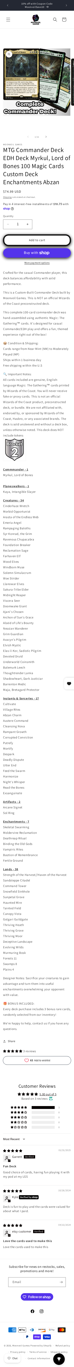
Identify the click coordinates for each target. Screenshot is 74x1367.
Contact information (39, 1358)
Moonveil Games (21, 1345)
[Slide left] (27, 136)
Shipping (7, 197)
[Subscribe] (61, 1282)
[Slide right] (46, 136)
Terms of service (38, 1351)
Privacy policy (17, 1351)
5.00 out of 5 (47, 1094)
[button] (8, 19)
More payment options (37, 262)
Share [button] (11, 1041)
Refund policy (63, 1345)
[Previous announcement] (7, 5)
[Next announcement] (66, 5)
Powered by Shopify (41, 1345)
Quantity (8, 216)
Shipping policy (59, 1351)
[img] (12, 1151)
